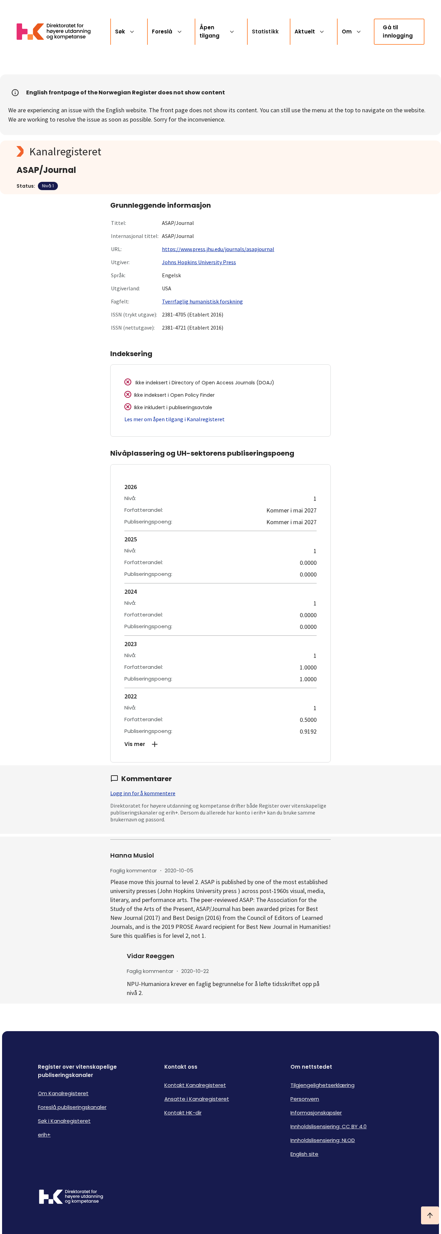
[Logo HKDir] (71, 1197)
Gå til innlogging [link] (398, 31)
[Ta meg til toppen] (430, 1215)
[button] (220, 744)
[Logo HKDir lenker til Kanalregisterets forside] (58, 31)
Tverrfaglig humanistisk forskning (202, 301)
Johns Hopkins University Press (199, 262)
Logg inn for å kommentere (142, 793)
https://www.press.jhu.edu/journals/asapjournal (218, 249)
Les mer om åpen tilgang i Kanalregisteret (174, 419)
